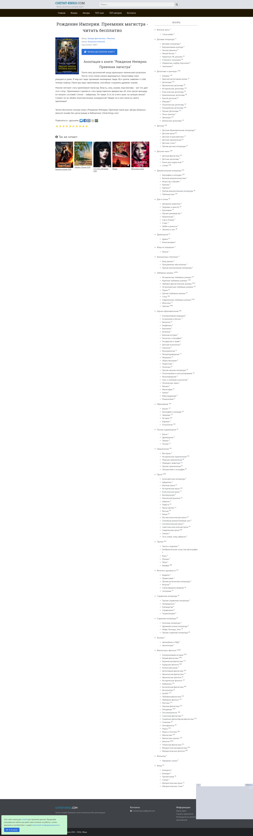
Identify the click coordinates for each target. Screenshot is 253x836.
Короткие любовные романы (174, 280)
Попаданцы (167, 709)
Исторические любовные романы (176, 277)
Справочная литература (167, 596)
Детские (160, 126)
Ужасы (165, 728)
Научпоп (165, 188)
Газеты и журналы (170, 546)
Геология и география (171, 338)
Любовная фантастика (171, 696)
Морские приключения (172, 460)
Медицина (166, 357)
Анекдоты (166, 770)
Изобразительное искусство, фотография (180, 549)
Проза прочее (168, 508)
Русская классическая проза (174, 517)
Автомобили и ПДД (170, 642)
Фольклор (161, 756)
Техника (160, 637)
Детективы (166, 82)
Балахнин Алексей (96, 41)
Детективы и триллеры (167, 71)
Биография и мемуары (171, 412)
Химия (165, 392)
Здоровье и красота (170, 207)
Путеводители (168, 604)
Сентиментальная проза (172, 524)
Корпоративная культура (172, 47)
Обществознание (169, 360)
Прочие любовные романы (173, 293)
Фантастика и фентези (166, 650)
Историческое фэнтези (172, 680)
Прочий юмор (168, 776)
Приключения (163, 449)
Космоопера (167, 690)
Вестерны (166, 453)
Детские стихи (168, 143)
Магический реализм (171, 498)
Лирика (165, 440)
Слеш (164, 296)
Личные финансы (169, 50)
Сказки (165, 165)
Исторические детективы (173, 88)
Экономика (167, 66)
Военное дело (163, 29)
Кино (164, 556)
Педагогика (167, 364)
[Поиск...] (176, 4)
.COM (70, 3)
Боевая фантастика (96, 38)
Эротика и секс (168, 229)
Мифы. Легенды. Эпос (171, 629)
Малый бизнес (168, 53)
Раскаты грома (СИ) (63, 169)
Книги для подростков (171, 162)
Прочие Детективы (170, 111)
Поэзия (165, 444)
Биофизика (167, 325)
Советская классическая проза (175, 527)
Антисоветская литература (173, 479)
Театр (164, 562)
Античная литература (171, 623)
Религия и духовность (166, 570)
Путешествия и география (173, 469)
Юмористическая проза (172, 783)
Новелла (166, 501)
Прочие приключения (171, 466)
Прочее (160, 541)
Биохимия (166, 328)
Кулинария (166, 210)
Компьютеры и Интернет (167, 257)
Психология (167, 424)
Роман (164, 514)
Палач (114, 168)
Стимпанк (166, 722)
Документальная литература (169, 170)
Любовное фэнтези (170, 700)
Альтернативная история (172, 655)
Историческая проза (171, 488)
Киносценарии (168, 242)
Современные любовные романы (176, 300)
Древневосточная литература (174, 626)
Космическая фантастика (172, 687)
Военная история (169, 335)
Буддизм (166, 575)
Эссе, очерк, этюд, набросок (174, 536)
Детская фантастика (170, 156)
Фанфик (165, 565)
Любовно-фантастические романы (177, 284)
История (165, 418)
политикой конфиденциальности (46, 825)
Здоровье (166, 415)
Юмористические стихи (172, 786)
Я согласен (13, 829)
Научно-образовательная (167, 311)
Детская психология (171, 344)
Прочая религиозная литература (176, 581)
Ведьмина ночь (137, 168)
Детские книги (163, 151)
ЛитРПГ (165, 693)
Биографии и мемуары (172, 175)
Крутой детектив (169, 98)
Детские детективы (170, 159)
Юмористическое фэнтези (173, 751)
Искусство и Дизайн (170, 181)
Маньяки (166, 101)
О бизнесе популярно (171, 60)
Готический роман (170, 668)
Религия (165, 584)
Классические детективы (173, 92)
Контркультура (168, 495)
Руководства (167, 607)
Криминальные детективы (173, 95)
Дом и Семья (162, 199)
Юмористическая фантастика (174, 748)
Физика (165, 386)
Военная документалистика (174, 178)
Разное (165, 252)
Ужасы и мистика (169, 732)
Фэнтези (111, 38)
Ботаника (166, 331)
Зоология (166, 348)
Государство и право (171, 341)
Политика (166, 367)
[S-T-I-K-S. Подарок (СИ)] (102, 154)
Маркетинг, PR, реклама (172, 56)
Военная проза (168, 485)
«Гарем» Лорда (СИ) (82, 167)
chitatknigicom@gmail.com (144, 811)
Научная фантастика (170, 706)
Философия (167, 389)
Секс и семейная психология (174, 380)
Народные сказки (169, 760)
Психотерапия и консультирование (177, 373)
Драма (165, 239)
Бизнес (165, 408)
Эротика (165, 306)
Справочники (167, 610)
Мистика (165, 703)
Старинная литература (166, 618)
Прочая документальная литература (177, 191)
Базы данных (167, 261)
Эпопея (165, 533)
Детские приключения (171, 140)
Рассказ (165, 511)
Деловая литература (165, 39)
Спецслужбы (167, 34)
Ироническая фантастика (173, 674)
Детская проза (168, 133)
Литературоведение (170, 354)
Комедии (166, 773)
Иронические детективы (172, 85)
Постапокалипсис (169, 712)
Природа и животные (171, 463)
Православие (167, 578)
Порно (165, 290)
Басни (164, 434)
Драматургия (162, 234)
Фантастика (167, 735)
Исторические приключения (174, 456)
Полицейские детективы (172, 108)
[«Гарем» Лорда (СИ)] (83, 154)
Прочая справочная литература (175, 600)
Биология (166, 322)
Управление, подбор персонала (175, 63)
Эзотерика (166, 591)
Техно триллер (168, 114)
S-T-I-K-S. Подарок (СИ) (100, 169)
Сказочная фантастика (171, 716)
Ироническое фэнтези (171, 677)
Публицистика (168, 194)
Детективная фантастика (172, 671)
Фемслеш (166, 303)
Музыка (165, 559)
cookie (24, 819)
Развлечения (167, 216)
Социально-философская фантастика (178, 719)
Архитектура (167, 645)
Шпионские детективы (172, 121)
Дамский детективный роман (174, 79)
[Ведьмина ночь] (140, 154)
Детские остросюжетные (173, 136)
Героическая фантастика (172, 661)
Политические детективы (173, 104)
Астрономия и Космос (171, 319)
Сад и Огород (168, 220)
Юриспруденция (169, 396)
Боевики (165, 76)
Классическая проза (170, 492)
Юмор (159, 765)
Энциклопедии (168, 613)
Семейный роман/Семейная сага (176, 520)
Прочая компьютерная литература (177, 268)
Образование (162, 404)
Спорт (164, 223)
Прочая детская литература (174, 146)
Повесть (165, 504)
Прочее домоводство (171, 213)
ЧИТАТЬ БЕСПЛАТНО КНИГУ (101, 51)
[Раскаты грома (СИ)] (64, 155)
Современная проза (170, 530)
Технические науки (170, 383)
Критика (165, 184)
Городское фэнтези (170, 664)
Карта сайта (181, 811)
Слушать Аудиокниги (184, 814)
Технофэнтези (168, 725)
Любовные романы (165, 273)
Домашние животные (171, 204)
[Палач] (121, 154)
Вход (85, 832)
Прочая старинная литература (175, 632)
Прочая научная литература (174, 370)
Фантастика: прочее (170, 738)
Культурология (168, 351)
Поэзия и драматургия (166, 429)
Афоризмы (166, 482)
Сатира (165, 780)
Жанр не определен (165, 247)
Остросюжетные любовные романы (177, 287)
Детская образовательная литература (178, 130)
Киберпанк (167, 684)
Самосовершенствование (173, 588)
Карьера (165, 421)
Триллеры (166, 117)
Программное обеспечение (174, 264)
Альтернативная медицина (173, 316)
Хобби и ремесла (169, 226)
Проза (159, 474)
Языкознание (168, 399)
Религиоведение (169, 376)
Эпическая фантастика (171, 744)
